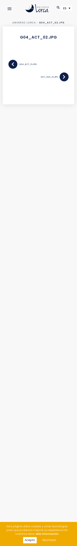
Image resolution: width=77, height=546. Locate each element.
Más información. (47, 534)
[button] (58, 7)
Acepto (30, 540)
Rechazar (49, 540)
